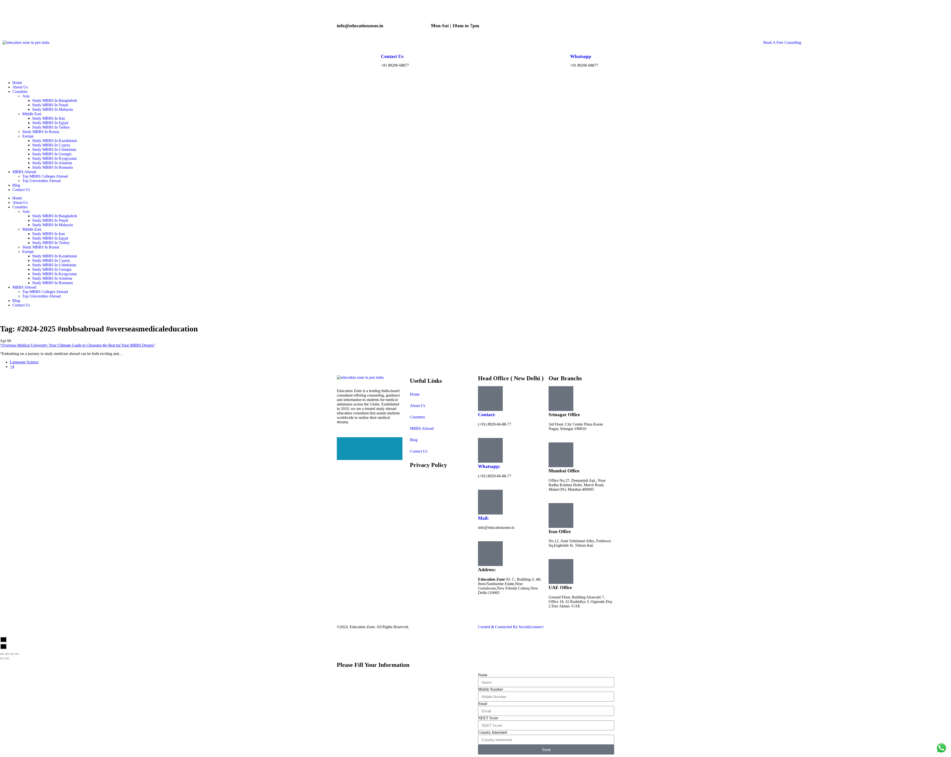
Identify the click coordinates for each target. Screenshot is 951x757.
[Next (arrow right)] (7, 658)
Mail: (483, 518)
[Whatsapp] (576, 46)
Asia (25, 211)
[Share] (7, 654)
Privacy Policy (428, 465)
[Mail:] (490, 502)
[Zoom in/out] (17, 654)
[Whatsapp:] (490, 450)
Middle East (31, 229)
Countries (19, 207)
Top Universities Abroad (41, 296)
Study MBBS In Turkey (51, 243)
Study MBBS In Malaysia (52, 225)
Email (482, 704)
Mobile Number (490, 689)
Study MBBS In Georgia (51, 269)
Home (17, 198)
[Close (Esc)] (2, 654)
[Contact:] (490, 398)
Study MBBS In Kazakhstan (54, 256)
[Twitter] (369, 444)
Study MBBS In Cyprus (51, 260)
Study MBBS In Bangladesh (54, 216)
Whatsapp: (489, 466)
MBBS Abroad (24, 287)
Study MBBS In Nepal (50, 220)
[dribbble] (369, 453)
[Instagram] (369, 458)
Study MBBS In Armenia (52, 278)
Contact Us (392, 56)
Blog (16, 300)
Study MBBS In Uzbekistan (54, 265)
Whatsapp (580, 56)
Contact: (487, 414)
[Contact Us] (387, 46)
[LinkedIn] (369, 448)
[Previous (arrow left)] (2, 658)
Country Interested (492, 732)
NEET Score (488, 718)
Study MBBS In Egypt (50, 238)
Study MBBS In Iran (48, 234)
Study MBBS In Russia (40, 247)
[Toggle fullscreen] (12, 654)
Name (482, 675)
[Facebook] (369, 439)
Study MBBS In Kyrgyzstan (54, 274)
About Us (20, 202)
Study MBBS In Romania (52, 283)
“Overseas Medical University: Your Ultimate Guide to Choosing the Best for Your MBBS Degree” (77, 345)
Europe (28, 251)
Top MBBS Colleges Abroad (45, 292)
